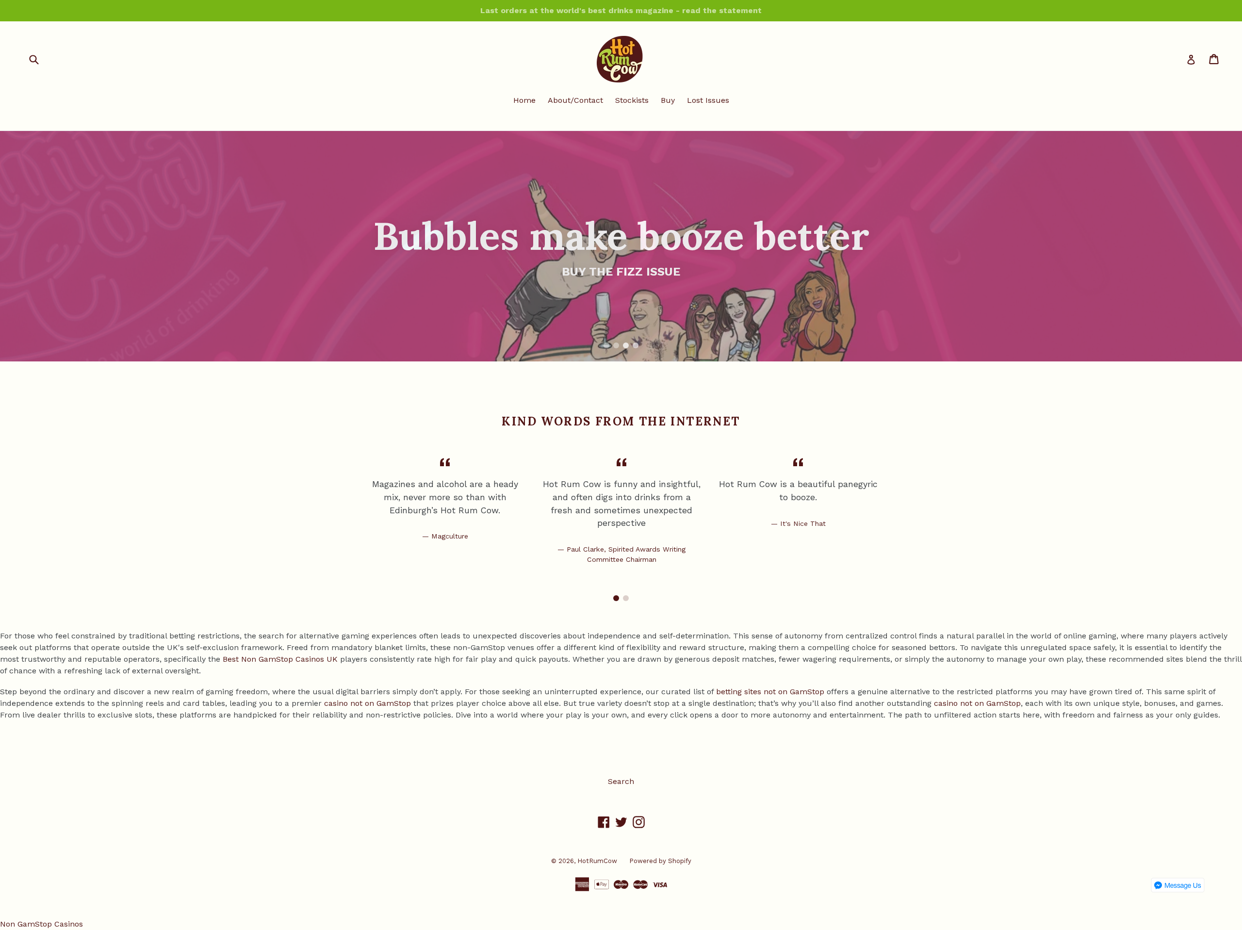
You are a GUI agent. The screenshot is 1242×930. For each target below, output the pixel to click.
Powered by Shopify (660, 861)
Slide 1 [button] (606, 345)
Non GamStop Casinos (41, 924)
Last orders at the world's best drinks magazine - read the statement (621, 10)
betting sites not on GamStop (770, 691)
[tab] (606, 345)
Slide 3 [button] (626, 345)
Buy (668, 100)
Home (524, 100)
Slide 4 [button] (635, 345)
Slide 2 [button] (616, 345)
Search (621, 781)
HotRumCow (597, 861)
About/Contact (575, 100)
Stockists (632, 100)
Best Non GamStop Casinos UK (280, 659)
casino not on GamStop (367, 703)
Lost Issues (708, 100)
